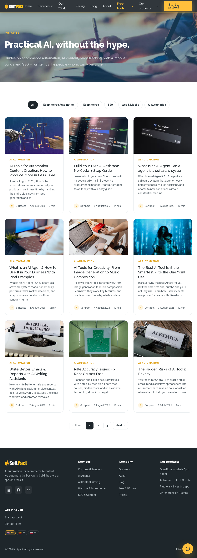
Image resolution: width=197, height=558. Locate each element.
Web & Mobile (130, 104)
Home (27, 6)
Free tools (121, 6)
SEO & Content (87, 494)
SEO (110, 104)
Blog (93, 6)
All (32, 104)
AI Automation (157, 104)
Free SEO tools (128, 488)
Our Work (62, 6)
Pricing (80, 6)
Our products (145, 6)
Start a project (173, 6)
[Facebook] (18, 490)
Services (44, 6)
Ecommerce (91, 104)
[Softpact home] (14, 6)
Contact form (13, 523)
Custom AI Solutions (90, 469)
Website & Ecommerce (92, 488)
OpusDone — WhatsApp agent (174, 471)
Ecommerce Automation (58, 104)
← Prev (76, 425)
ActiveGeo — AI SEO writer (176, 480)
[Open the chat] (187, 548)
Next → (120, 425)
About (107, 6)
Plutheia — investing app (174, 486)
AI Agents (84, 475)
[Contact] (28, 490)
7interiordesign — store (174, 492)
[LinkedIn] (8, 490)
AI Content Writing (89, 482)
